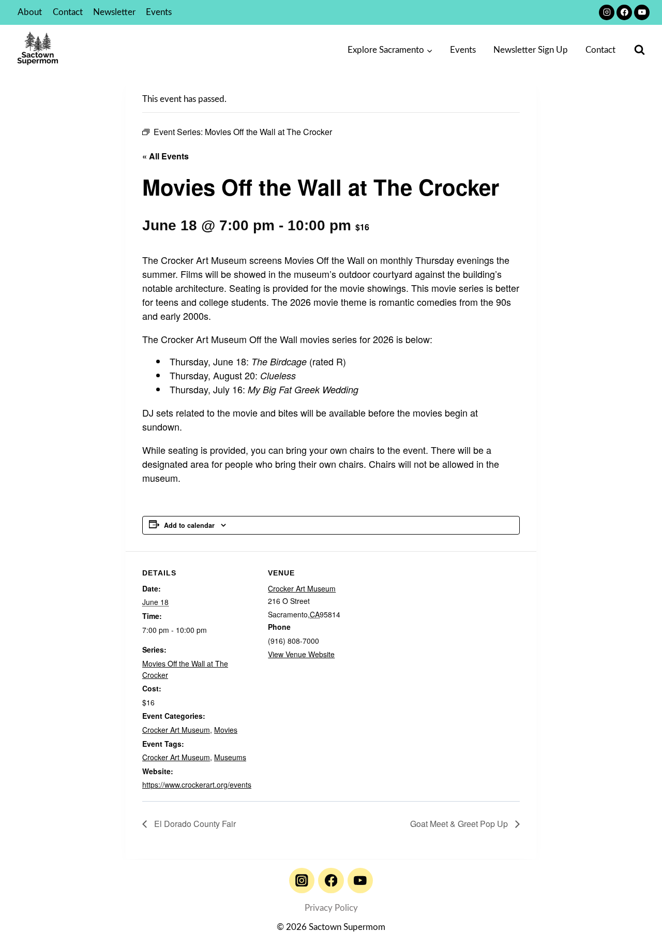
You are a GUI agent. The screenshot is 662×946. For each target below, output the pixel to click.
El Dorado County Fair (194, 824)
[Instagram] (606, 12)
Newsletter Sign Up (530, 50)
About (30, 12)
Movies (225, 730)
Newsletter (114, 12)
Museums (230, 757)
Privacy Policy (331, 908)
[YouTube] (642, 12)
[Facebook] (624, 12)
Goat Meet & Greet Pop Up (460, 824)
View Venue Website (301, 654)
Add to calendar (189, 525)
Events (159, 12)
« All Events (165, 156)
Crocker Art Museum (176, 730)
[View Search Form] (639, 50)
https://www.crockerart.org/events (196, 784)
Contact (68, 12)
